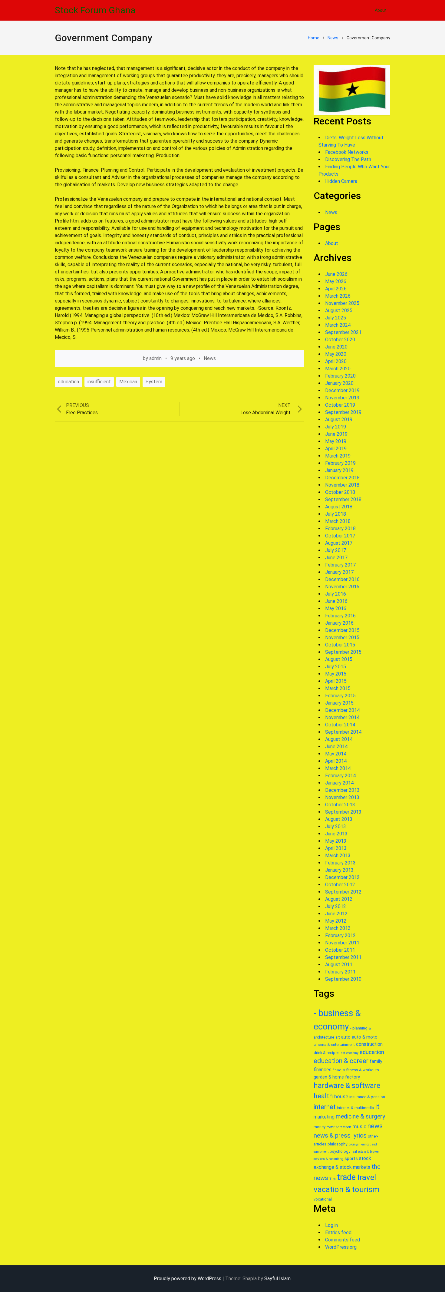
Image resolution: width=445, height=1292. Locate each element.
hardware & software (347, 1086)
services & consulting (328, 1159)
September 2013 (343, 812)
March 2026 (338, 296)
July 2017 (335, 550)
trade (346, 1177)
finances (322, 1069)
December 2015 (342, 630)
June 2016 (336, 601)
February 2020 (340, 376)
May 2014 (335, 754)
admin (155, 358)
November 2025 (342, 303)
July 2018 (335, 514)
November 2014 (342, 717)
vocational (323, 1199)
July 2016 (335, 594)
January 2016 (339, 623)
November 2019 (342, 398)
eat (343, 1053)
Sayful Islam (277, 1278)
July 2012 (335, 906)
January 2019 (339, 470)
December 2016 (342, 579)
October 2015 (340, 645)
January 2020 (339, 383)
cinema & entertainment (334, 1044)
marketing (324, 1117)
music (359, 1126)
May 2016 (335, 608)
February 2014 (340, 775)
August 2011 (338, 964)
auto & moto (364, 1037)
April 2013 (336, 848)
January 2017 (339, 572)
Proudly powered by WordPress (187, 1278)
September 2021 (343, 332)
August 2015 (338, 659)
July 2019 (335, 427)
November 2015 (342, 637)
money (319, 1127)
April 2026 (336, 289)
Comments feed (342, 1240)
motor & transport (339, 1127)
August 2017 (338, 543)
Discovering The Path (348, 159)
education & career (341, 1061)
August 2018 (338, 507)
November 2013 (342, 797)
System (154, 382)
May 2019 (335, 441)
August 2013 (338, 819)
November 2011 (342, 943)
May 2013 (335, 841)
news (375, 1126)
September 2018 (343, 499)
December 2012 (342, 877)
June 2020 (336, 347)
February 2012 (340, 935)
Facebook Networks (346, 152)
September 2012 (343, 892)
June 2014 (336, 746)
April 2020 (336, 361)
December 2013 (342, 790)
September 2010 (343, 979)
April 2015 (336, 681)
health (323, 1096)
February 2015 (340, 696)
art (337, 1037)
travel (366, 1177)
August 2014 (338, 739)
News (333, 37)
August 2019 (338, 419)
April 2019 (336, 448)
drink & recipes (327, 1052)
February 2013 (340, 863)
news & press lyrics (340, 1135)
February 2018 (340, 528)
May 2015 (335, 674)
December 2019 (342, 390)
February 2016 (340, 616)
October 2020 (340, 339)
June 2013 (336, 834)
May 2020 (335, 354)
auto (346, 1037)
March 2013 (338, 855)
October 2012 (340, 884)
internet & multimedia (355, 1107)
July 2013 (335, 826)
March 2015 (338, 688)
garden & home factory (337, 1077)
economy (352, 1053)
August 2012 (338, 899)
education (68, 382)
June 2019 (336, 434)
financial (339, 1070)
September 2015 (343, 652)
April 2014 (336, 761)
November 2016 (342, 587)
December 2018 (342, 478)
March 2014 (338, 768)
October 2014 (340, 725)
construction (369, 1044)
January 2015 (339, 703)
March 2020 (338, 369)
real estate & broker (365, 1152)
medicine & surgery (360, 1116)
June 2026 (336, 274)
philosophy (337, 1144)
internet (325, 1107)
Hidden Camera (341, 181)
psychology (340, 1151)
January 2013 (339, 870)
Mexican (128, 382)
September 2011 (343, 957)
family (376, 1061)
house (341, 1096)
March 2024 (338, 325)
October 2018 (340, 492)
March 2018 (338, 521)
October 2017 (340, 536)
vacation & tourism (346, 1189)
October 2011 (340, 950)
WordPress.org (341, 1247)
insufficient (99, 382)
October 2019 (340, 405)
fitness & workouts (362, 1070)
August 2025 (338, 310)
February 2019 (340, 463)
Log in (331, 1225)
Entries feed (338, 1232)
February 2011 (340, 972)
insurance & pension (367, 1097)
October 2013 (340, 805)
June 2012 (336, 914)
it (377, 1106)
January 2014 (339, 783)
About (381, 10)
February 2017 (340, 565)
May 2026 (335, 281)
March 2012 (338, 928)
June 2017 (336, 557)
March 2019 (338, 456)
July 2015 (335, 666)
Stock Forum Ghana (95, 10)
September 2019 (343, 412)
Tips (332, 1179)
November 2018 (342, 485)
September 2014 (343, 732)
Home (313, 37)
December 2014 (342, 710)
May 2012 (335, 921)
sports (351, 1158)
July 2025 (335, 318)
